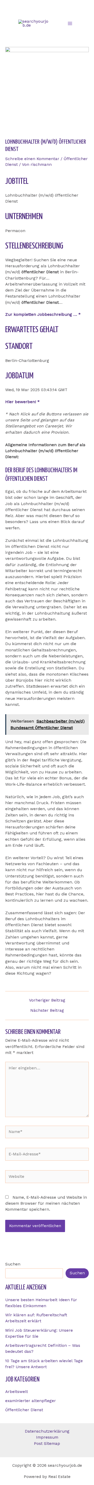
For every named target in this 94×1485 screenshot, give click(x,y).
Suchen (12, 1264)
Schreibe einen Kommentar (32, 158)
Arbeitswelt (16, 1391)
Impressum (47, 1437)
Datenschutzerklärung (47, 1431)
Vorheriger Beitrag (47, 1000)
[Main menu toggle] (70, 23)
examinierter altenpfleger (30, 1400)
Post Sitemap (47, 1443)
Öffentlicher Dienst (24, 1410)
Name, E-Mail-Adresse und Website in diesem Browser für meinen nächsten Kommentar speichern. (46, 1203)
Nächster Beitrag (47, 1011)
